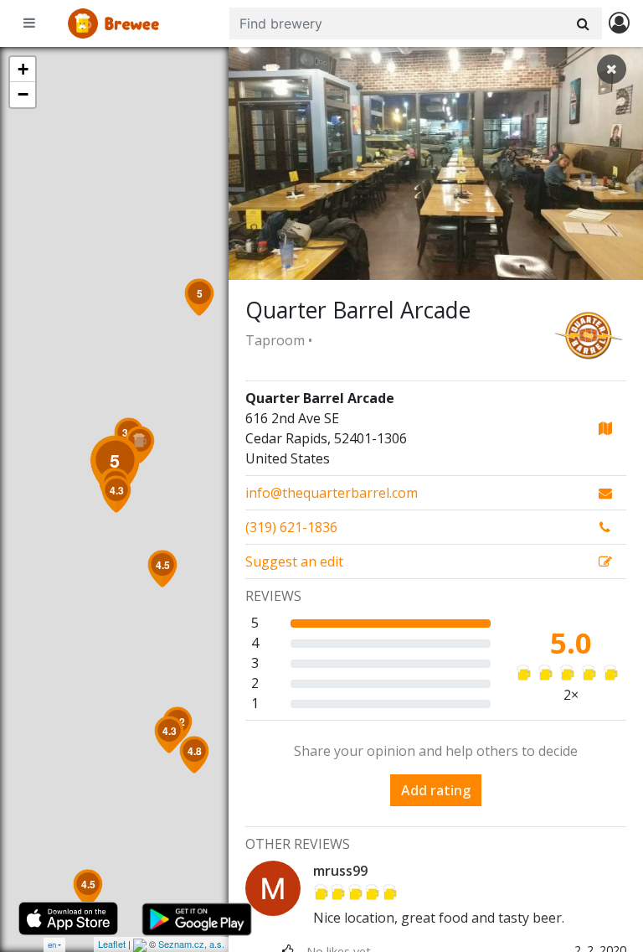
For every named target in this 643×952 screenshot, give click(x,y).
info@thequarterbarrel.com (331, 493)
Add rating (436, 790)
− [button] (23, 94)
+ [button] (23, 69)
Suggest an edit (294, 561)
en (52, 944)
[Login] (619, 24)
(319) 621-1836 (291, 527)
